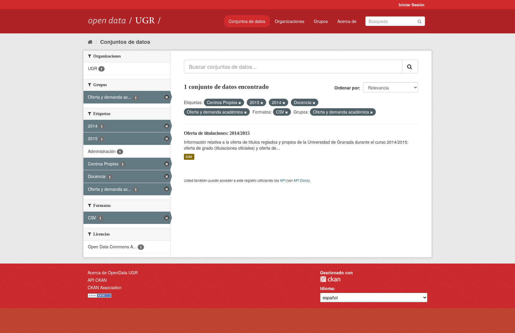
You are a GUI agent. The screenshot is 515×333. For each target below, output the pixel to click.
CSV (189, 156)
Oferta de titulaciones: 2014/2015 (217, 133)
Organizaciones (289, 21)
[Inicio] (90, 41)
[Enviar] (419, 20)
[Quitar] (239, 102)
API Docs (301, 180)
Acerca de (346, 21)
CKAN (330, 279)
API (283, 180)
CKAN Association (105, 287)
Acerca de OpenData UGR (113, 272)
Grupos (321, 21)
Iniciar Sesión (411, 4)
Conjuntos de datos (247, 21)
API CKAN (97, 280)
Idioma (327, 288)
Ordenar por (346, 88)
